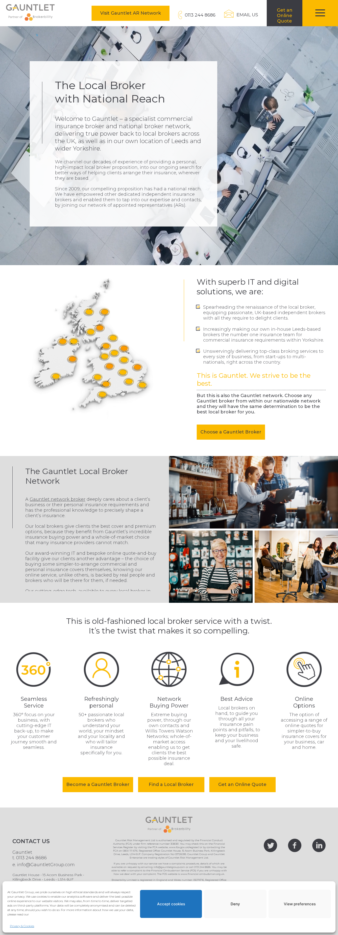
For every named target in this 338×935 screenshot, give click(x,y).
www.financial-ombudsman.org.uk (202, 874)
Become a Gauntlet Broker (97, 784)
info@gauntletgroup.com (169, 867)
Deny (235, 904)
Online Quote (289, 16)
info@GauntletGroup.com (46, 864)
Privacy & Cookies (22, 926)
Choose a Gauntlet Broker (230, 432)
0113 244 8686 (31, 857)
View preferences (300, 904)
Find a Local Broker (171, 784)
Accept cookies (171, 904)
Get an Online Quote (242, 784)
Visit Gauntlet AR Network (134, 13)
